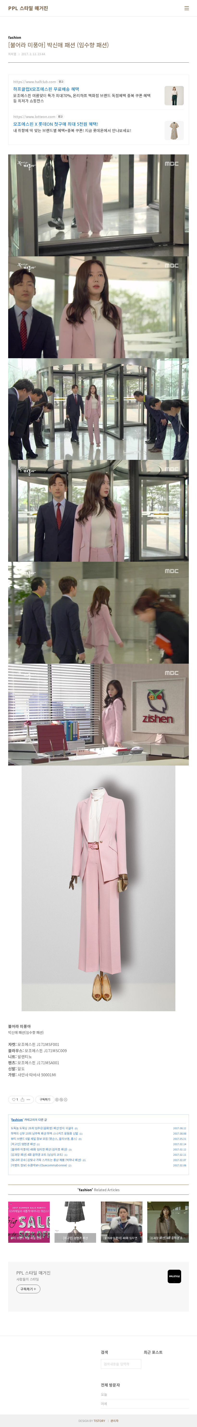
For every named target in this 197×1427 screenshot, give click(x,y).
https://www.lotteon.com (34, 117)
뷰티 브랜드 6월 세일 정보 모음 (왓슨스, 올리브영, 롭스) (44, 1138)
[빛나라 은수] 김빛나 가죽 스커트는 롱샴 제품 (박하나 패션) (46, 1160)
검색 (136, 1363)
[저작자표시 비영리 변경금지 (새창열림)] (61, 1100)
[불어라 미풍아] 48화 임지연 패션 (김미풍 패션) (39, 1149)
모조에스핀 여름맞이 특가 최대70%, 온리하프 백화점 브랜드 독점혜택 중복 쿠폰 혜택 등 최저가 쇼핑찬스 (82, 97)
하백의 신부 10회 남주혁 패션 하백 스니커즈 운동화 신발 (44, 1133)
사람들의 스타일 (27, 1279)
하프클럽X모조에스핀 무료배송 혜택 (46, 89)
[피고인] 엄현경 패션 (23, 1144)
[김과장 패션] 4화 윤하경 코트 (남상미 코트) (37, 1154)
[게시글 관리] (28, 1099)
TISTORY (99, 1421)
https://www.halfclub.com (34, 82)
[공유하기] (22, 1099)
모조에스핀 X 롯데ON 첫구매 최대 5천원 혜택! (55, 124)
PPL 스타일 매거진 (28, 8)
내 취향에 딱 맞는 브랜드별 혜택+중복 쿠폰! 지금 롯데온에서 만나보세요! (72, 130)
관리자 (114, 1421)
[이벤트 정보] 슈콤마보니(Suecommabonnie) (39, 1165)
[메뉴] (186, 8)
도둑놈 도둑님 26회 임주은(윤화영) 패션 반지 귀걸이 (42, 1128)
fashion (17, 1119)
